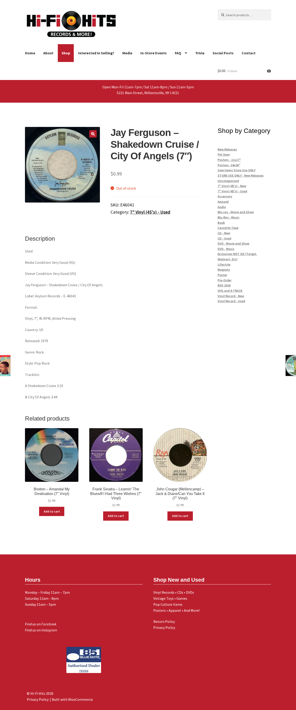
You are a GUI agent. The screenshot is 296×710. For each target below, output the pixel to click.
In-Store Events (153, 53)
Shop (66, 53)
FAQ (178, 53)
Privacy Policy (164, 627)
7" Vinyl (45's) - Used (150, 212)
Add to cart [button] (52, 511)
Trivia (199, 53)
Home (30, 53)
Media (127, 53)
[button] (93, 134)
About (48, 53)
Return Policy (164, 621)
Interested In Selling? (96, 53)
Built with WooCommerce (72, 699)
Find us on (40, 624)
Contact (249, 53)
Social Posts (223, 53)
